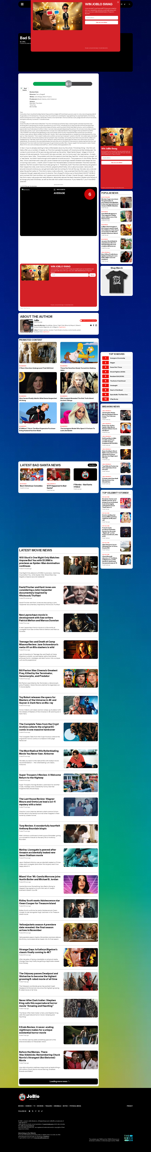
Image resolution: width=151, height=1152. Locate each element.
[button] (22, 4)
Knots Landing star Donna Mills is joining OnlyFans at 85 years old (109, 517)
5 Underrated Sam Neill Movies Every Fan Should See (110, 480)
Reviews (40, 1106)
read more (62, 327)
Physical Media (75, 1106)
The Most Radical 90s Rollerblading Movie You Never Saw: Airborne (39, 752)
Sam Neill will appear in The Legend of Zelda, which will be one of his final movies (109, 216)
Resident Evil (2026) (117, 376)
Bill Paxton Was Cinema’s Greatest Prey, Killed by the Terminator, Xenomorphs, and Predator (38, 673)
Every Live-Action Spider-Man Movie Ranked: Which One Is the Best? (109, 428)
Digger (112, 363)
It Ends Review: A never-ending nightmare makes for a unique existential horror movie (36, 1030)
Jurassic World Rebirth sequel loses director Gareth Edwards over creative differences (109, 243)
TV (34, 1106)
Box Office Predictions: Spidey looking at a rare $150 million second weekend (109, 256)
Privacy (130, 1106)
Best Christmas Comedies (31, 486)
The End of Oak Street (118, 381)
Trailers (48, 1106)
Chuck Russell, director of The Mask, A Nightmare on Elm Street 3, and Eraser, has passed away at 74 (109, 560)
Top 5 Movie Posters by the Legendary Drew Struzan (110, 467)
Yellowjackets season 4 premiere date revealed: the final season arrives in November (37, 927)
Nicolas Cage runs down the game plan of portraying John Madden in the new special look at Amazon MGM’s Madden (109, 202)
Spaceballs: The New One (119, 394)
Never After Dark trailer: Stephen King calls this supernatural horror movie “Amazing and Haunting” (38, 1003)
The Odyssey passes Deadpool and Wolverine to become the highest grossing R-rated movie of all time (38, 976)
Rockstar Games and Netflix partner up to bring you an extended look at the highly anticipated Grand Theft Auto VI (110, 503)
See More (92, 465)
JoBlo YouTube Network (27, 1125)
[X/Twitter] (32, 1111)
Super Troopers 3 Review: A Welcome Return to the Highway (40, 776)
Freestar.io (46, 1136)
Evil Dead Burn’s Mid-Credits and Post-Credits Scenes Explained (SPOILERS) (110, 440)
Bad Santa (61, 189)
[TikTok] (124, 4)
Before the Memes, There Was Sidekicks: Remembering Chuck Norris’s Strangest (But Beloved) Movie (39, 1056)
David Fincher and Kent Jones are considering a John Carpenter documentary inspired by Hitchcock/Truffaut (37, 591)
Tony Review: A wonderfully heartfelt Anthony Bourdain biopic (39, 827)
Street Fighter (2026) (117, 372)
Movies (21, 1106)
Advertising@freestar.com (41, 1138)
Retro (65, 1106)
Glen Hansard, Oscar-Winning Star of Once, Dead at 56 (109, 546)
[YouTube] (29, 1111)
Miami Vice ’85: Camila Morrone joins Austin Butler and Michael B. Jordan (39, 878)
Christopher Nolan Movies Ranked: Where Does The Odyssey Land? (110, 415)
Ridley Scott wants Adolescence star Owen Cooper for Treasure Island (39, 902)
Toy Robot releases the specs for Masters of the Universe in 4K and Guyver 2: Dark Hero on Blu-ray (37, 700)
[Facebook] (35, 1111)
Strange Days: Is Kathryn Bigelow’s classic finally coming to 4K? (38, 951)
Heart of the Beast (116, 390)
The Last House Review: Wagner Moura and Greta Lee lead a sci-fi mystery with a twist (37, 802)
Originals (57, 1106)
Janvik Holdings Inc (48, 1124)
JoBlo (23, 42)
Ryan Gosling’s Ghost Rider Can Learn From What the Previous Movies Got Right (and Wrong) (110, 454)
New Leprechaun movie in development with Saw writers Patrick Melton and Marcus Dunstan (39, 617)
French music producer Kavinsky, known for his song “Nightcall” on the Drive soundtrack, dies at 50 (110, 532)
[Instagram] (121, 4)
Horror (28, 1106)
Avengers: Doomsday (117, 358)
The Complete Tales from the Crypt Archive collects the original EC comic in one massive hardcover (39, 727)
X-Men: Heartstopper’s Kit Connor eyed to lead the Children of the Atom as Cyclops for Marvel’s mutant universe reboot (110, 230)
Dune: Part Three (116, 367)
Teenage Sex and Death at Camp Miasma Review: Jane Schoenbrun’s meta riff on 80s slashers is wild (38, 644)
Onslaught (113, 385)
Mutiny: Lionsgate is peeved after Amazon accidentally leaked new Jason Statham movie (37, 852)
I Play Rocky (114, 399)
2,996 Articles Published (89, 320)
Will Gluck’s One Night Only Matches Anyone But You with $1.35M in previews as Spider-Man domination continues (39, 561)
